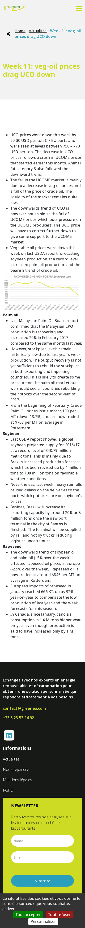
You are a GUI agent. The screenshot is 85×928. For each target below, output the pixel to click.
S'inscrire (42, 880)
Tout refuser (59, 914)
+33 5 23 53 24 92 (18, 717)
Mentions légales (17, 779)
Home (20, 30)
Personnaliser (43, 921)
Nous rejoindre (16, 769)
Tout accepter (28, 914)
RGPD (8, 790)
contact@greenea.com (24, 708)
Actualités (38, 30)
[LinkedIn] (9, 735)
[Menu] (79, 8)
